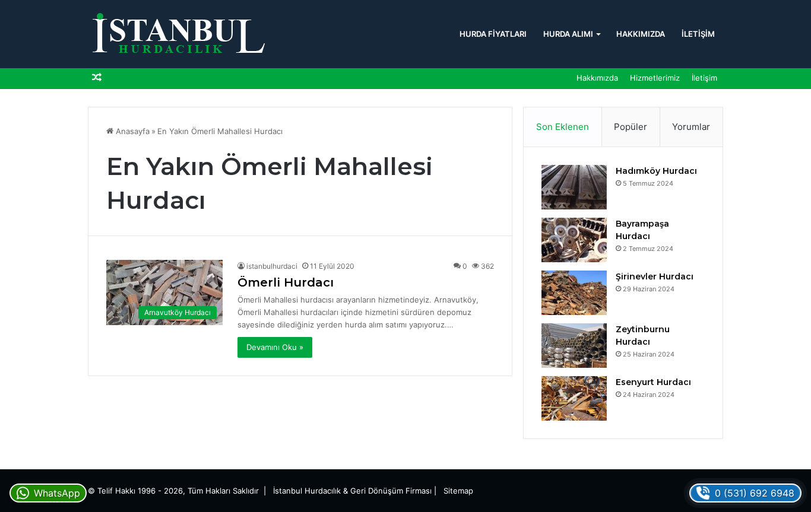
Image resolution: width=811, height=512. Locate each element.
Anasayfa (131, 131)
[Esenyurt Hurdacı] (574, 398)
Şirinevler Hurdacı (654, 276)
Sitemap (458, 490)
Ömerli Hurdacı (285, 282)
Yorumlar (691, 126)
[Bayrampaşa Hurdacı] (574, 240)
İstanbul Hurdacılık (307, 490)
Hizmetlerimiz (655, 77)
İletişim (698, 34)
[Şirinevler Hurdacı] (574, 293)
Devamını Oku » (274, 347)
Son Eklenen (562, 126)
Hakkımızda (640, 34)
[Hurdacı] (177, 34)
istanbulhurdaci (271, 266)
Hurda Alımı (568, 34)
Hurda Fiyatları (493, 34)
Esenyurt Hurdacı (653, 382)
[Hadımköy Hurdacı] (574, 187)
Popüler (630, 126)
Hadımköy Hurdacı (656, 171)
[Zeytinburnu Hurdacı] (574, 345)
